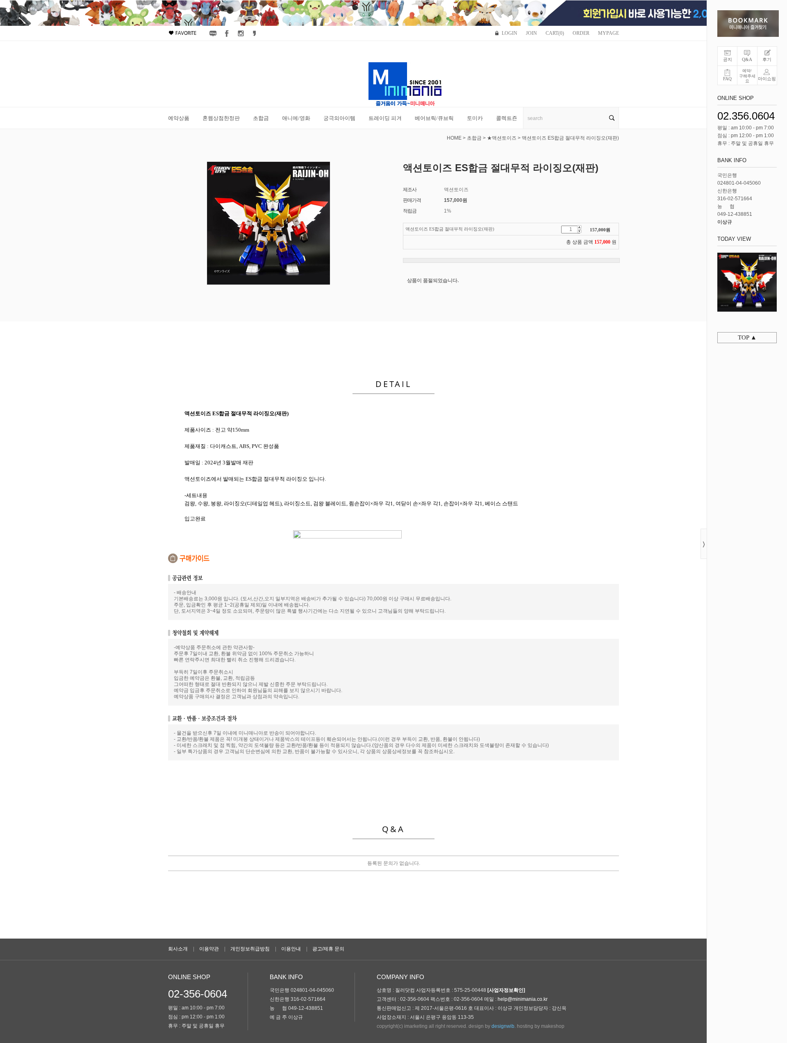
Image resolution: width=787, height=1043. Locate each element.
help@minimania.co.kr (523, 999)
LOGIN (509, 33)
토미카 (475, 118)
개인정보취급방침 (250, 949)
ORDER (581, 33)
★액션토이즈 (501, 138)
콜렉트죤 (506, 118)
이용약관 (209, 949)
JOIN (531, 33)
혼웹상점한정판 (221, 118)
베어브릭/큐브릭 (434, 118)
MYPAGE (608, 33)
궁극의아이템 (339, 118)
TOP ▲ (747, 337)
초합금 (261, 118)
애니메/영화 (296, 118)
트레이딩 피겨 (385, 118)
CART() (555, 33)
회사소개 (178, 949)
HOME (454, 138)
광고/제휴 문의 (328, 949)
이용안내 (291, 949)
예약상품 (178, 118)
